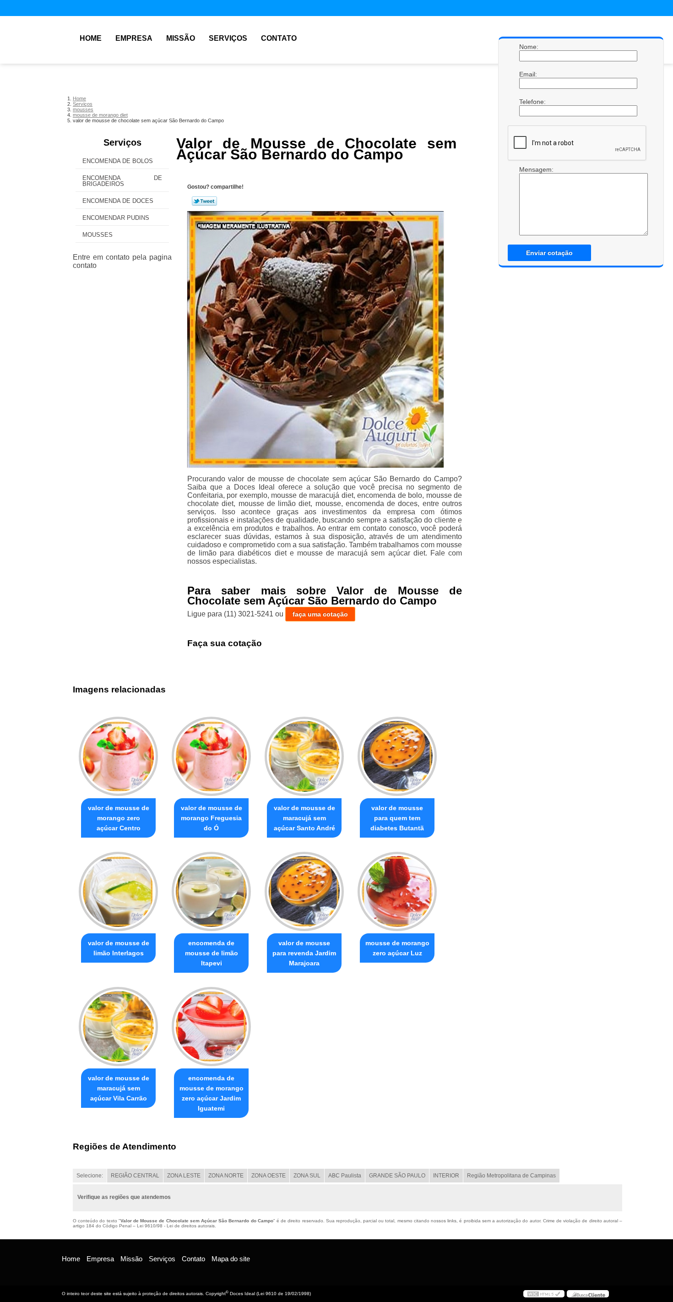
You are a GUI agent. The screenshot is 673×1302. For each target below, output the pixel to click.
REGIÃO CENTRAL (135, 1175)
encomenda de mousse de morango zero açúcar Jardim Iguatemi (211, 1093)
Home (91, 38)
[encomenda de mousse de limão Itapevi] (211, 891)
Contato (279, 38)
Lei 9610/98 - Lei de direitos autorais (176, 1225)
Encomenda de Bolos (117, 161)
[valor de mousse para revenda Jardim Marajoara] (304, 891)
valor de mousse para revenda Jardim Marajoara (304, 953)
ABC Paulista (344, 1175)
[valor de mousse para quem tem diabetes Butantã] (397, 756)
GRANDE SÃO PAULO (397, 1175)
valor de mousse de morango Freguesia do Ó (211, 818)
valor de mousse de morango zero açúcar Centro (118, 818)
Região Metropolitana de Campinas (511, 1175)
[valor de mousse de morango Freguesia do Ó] (211, 756)
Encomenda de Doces (117, 200)
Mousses (97, 234)
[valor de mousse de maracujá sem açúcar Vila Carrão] (118, 1026)
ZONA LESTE (184, 1175)
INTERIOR (446, 1175)
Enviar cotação (549, 252)
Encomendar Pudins (115, 217)
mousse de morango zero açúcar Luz (397, 948)
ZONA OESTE (268, 1175)
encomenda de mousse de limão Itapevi (211, 953)
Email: (528, 74)
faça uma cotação (320, 614)
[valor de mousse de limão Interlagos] (118, 891)
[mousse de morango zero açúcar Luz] (397, 891)
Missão (180, 38)
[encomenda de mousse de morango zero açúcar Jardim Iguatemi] (211, 1026)
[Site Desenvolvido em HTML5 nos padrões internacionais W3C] (543, 1293)
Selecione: (89, 1175)
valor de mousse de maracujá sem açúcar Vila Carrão (118, 1088)
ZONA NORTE (226, 1175)
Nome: (528, 46)
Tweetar (204, 201)
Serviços (228, 38)
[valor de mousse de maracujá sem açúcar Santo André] (304, 756)
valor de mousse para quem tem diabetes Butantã (397, 818)
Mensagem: (528, 169)
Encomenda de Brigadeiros (122, 180)
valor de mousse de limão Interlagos (118, 948)
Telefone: (528, 101)
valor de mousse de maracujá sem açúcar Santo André (304, 818)
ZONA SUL (306, 1175)
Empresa (133, 38)
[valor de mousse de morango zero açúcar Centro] (118, 756)
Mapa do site (231, 1259)
